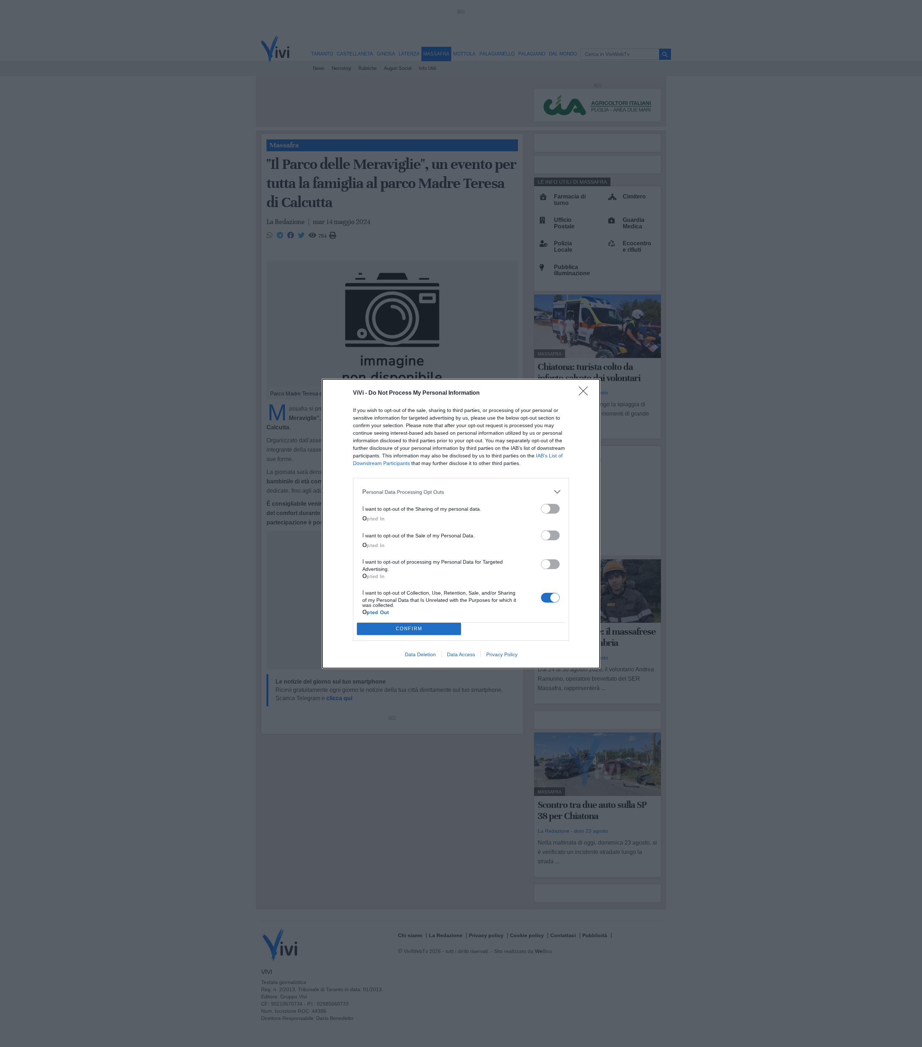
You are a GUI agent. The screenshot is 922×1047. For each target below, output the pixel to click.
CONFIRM (409, 628)
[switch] (550, 509)
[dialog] (461, 523)
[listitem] (461, 492)
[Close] (585, 393)
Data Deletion (420, 654)
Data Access (461, 654)
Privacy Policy (502, 654)
